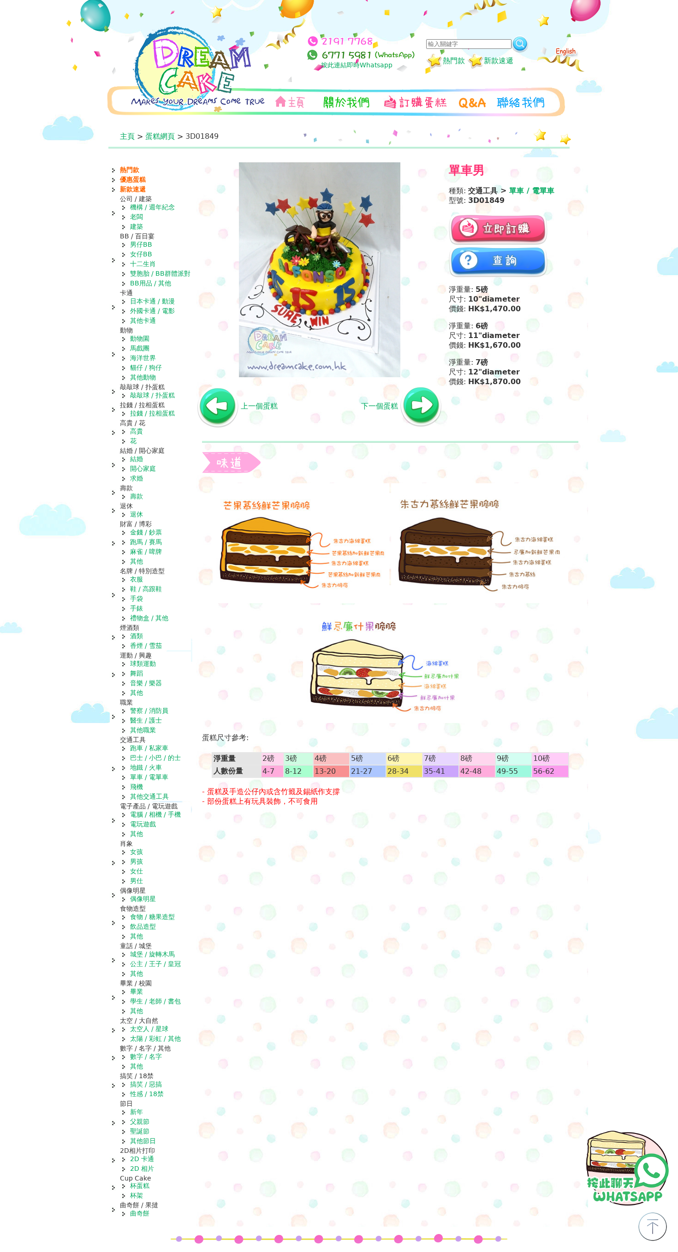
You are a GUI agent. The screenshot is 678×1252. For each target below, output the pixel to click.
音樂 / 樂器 (146, 683)
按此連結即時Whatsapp (357, 65)
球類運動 (143, 663)
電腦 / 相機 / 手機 (155, 814)
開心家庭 (143, 468)
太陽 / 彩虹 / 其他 (155, 1038)
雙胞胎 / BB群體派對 (160, 273)
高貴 (136, 431)
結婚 (136, 459)
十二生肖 (143, 263)
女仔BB (141, 254)
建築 (136, 226)
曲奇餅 (139, 1213)
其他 (136, 561)
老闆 (136, 216)
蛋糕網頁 (160, 136)
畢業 (136, 991)
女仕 (136, 871)
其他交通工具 (149, 796)
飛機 (136, 786)
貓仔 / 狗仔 (146, 367)
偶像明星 (143, 898)
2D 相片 (142, 1168)
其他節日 (143, 1141)
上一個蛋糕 (259, 406)
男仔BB (141, 244)
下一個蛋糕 (379, 406)
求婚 (136, 478)
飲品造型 (143, 926)
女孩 (136, 851)
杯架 (136, 1195)
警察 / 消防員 (149, 710)
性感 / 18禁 (147, 1094)
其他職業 (143, 730)
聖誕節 (139, 1131)
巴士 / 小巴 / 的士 (155, 757)
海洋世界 (143, 358)
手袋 (136, 598)
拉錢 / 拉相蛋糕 (152, 413)
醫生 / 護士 (146, 720)
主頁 (127, 136)
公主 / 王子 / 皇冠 (155, 963)
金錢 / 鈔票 (146, 532)
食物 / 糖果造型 (152, 916)
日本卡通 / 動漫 (152, 301)
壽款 (136, 496)
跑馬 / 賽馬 (146, 542)
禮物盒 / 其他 (149, 618)
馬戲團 (139, 348)
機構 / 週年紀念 (152, 207)
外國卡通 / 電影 (152, 310)
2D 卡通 (142, 1159)
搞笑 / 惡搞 (146, 1084)
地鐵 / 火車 (146, 767)
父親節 (139, 1121)
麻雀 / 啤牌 (146, 551)
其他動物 (143, 377)
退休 (136, 514)
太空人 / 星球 (149, 1028)
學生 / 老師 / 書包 (155, 1001)
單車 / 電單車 (149, 777)
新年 (136, 1112)
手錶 (136, 608)
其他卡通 (143, 320)
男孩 (136, 861)
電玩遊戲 (143, 824)
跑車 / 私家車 (149, 748)
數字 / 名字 (146, 1056)
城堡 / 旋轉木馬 (152, 954)
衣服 (136, 579)
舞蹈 (136, 673)
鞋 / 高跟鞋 (146, 589)
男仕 (136, 880)
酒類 (136, 636)
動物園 (139, 338)
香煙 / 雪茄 (146, 645)
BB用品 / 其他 (150, 283)
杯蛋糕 (139, 1185)
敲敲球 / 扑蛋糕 (152, 395)
